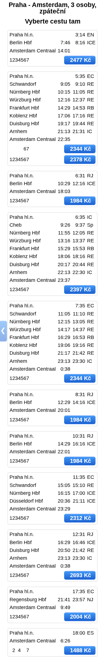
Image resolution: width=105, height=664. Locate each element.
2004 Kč (80, 617)
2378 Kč (80, 159)
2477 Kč (80, 60)
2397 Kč (80, 289)
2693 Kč (80, 575)
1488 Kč (80, 650)
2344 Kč (80, 149)
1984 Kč (80, 201)
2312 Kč (80, 518)
